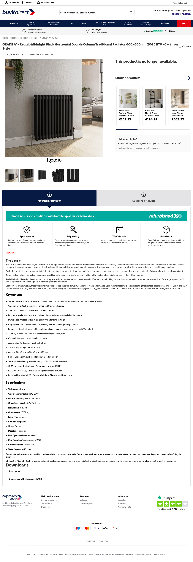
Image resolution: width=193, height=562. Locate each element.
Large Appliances (31, 23)
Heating (13, 38)
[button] (103, 104)
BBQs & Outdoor (127, 23)
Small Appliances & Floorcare (53, 23)
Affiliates (122, 503)
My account (46, 503)
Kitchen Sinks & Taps (146, 23)
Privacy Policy (104, 541)
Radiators (24, 38)
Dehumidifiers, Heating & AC (105, 23)
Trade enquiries (86, 503)
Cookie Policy (91, 541)
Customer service (49, 500)
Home (5, 38)
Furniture (14, 23)
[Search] (131, 12)
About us (122, 500)
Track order (46, 507)
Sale (183, 23)
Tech (84, 23)
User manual (15, 471)
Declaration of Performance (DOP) (25, 479)
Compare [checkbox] (186, 46)
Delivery (83, 500)
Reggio (34, 38)
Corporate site (124, 507)
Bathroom (165, 23)
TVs (71, 23)
